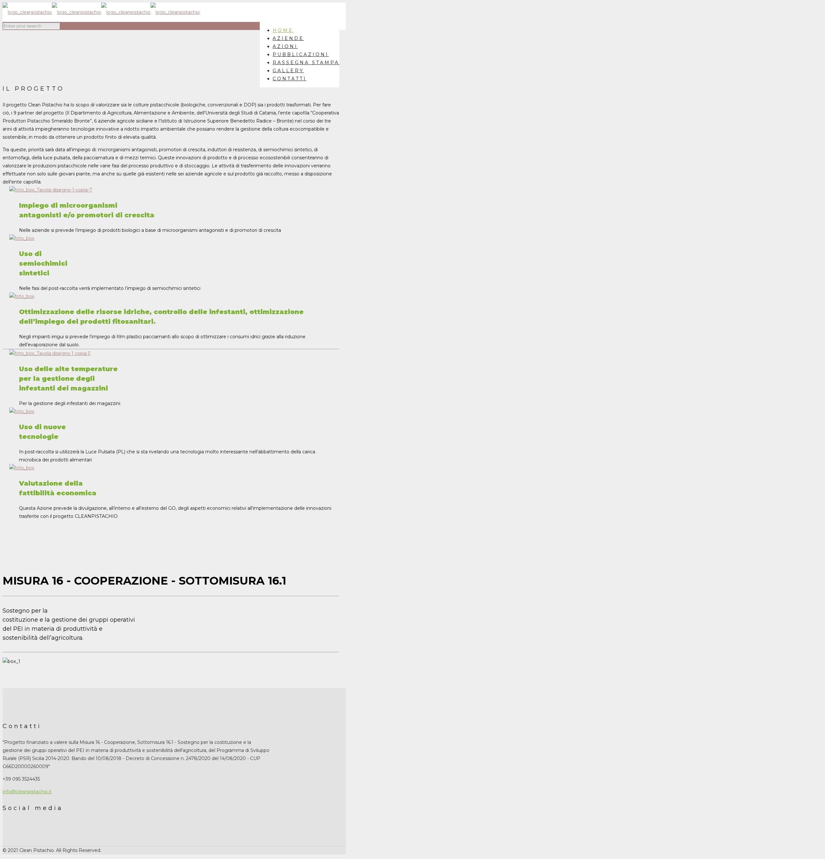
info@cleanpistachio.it (27, 792)
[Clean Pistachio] (101, 12)
